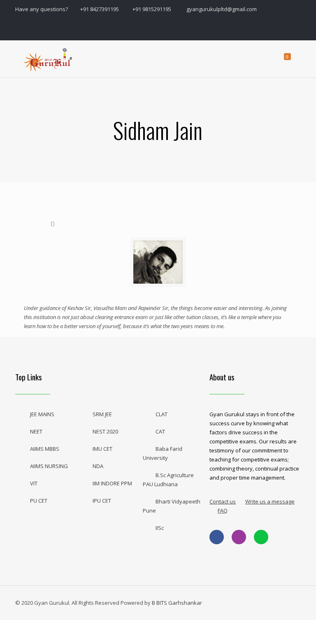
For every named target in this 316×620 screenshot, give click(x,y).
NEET (36, 431)
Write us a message (270, 501)
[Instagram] (274, 28)
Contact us (222, 501)
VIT (33, 483)
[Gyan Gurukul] (48, 58)
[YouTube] (255, 28)
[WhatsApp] (218, 28)
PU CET (38, 500)
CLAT (161, 414)
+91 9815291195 (152, 9)
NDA (98, 466)
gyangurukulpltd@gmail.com (221, 9)
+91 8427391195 (99, 9)
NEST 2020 (105, 431)
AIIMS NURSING (49, 466)
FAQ (223, 510)
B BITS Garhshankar (177, 602)
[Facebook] (237, 28)
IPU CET (102, 500)
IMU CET (102, 448)
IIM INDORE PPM (112, 483)
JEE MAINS (42, 414)
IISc (160, 527)
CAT (160, 431)
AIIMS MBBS (44, 448)
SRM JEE (102, 414)
